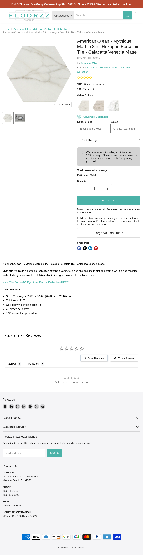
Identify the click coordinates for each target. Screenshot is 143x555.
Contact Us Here (12, 505)
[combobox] (98, 15)
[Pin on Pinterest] (96, 248)
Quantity (81, 181)
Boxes (114, 121)
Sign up (54, 452)
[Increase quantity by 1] (107, 188)
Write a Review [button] (126, 357)
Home (6, 29)
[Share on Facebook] (79, 248)
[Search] (127, 15)
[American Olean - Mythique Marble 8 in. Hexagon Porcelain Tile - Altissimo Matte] (83, 105)
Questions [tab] (34, 363)
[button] (137, 14)
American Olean (89, 63)
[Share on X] (85, 248)
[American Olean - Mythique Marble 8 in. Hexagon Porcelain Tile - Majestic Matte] (112, 105)
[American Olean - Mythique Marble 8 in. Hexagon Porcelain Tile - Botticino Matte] (98, 105)
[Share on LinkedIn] (90, 248)
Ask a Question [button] (96, 357)
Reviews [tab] (11, 363)
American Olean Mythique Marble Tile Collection (40, 29)
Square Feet (84, 121)
